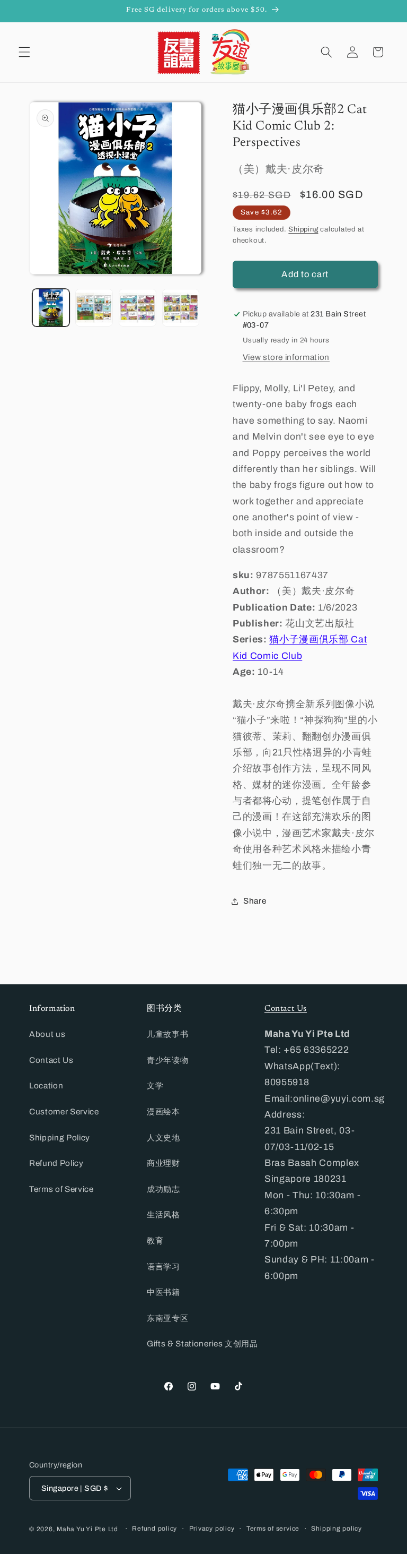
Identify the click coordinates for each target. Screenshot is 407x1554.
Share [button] (254, 900)
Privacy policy (212, 1528)
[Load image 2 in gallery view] (94, 308)
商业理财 (163, 1162)
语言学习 (163, 1266)
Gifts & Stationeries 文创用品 (202, 1343)
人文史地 (163, 1137)
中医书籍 (163, 1292)
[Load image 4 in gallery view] (181, 308)
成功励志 (163, 1189)
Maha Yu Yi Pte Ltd (87, 1529)
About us (47, 1033)
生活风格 (163, 1214)
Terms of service (272, 1528)
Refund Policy (56, 1162)
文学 (155, 1085)
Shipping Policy (59, 1137)
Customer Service (64, 1111)
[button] (24, 52)
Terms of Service (61, 1189)
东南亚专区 (167, 1318)
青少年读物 (167, 1059)
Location (46, 1085)
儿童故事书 (167, 1033)
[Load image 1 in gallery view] (51, 308)
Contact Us (51, 1059)
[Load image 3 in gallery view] (137, 308)
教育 (155, 1240)
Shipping (303, 229)
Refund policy (154, 1528)
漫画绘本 (163, 1111)
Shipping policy (336, 1528)
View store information (286, 357)
